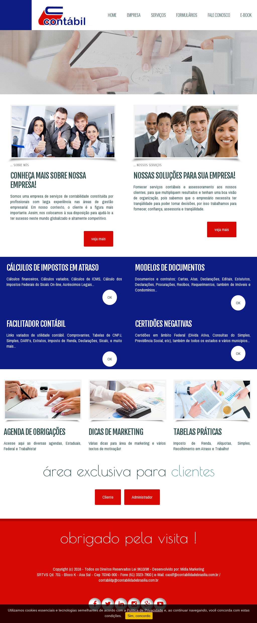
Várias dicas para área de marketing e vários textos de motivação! (127, 445)
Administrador (142, 497)
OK (109, 297)
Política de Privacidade (145, 610)
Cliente (107, 497)
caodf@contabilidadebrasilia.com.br (192, 574)
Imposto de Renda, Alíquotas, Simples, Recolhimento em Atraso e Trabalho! (211, 445)
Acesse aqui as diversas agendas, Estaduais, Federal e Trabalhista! (42, 445)
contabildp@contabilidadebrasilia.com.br (128, 580)
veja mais (98, 239)
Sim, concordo (138, 616)
